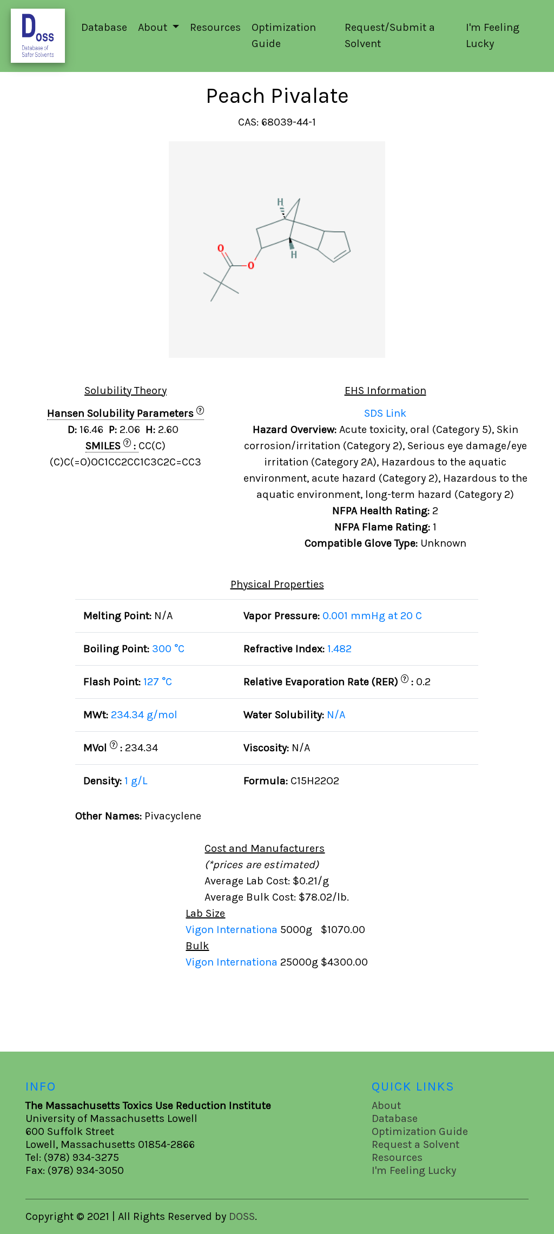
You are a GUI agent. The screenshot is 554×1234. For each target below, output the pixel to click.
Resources (215, 27)
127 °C (157, 681)
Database (104, 27)
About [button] (154, 27)
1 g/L (135, 780)
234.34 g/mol (144, 714)
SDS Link (385, 413)
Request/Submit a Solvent (390, 35)
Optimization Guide (284, 35)
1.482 (339, 648)
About (386, 1105)
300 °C (168, 648)
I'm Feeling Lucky (492, 35)
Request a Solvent (415, 1144)
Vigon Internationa (233, 929)
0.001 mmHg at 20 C (372, 615)
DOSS (242, 1216)
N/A (336, 714)
